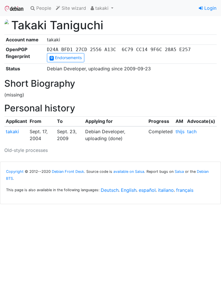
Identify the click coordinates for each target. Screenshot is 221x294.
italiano (166, 190)
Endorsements (66, 57)
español (147, 190)
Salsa (179, 171)
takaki (12, 131)
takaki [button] (102, 8)
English (128, 190)
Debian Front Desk (68, 171)
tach (192, 131)
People (43, 8)
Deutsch (110, 190)
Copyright (15, 171)
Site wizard (73, 8)
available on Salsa (128, 171)
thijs (180, 131)
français (184, 190)
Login (209, 8)
